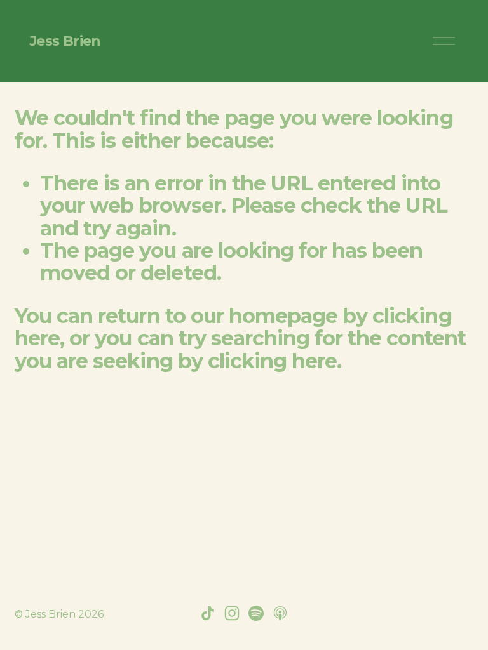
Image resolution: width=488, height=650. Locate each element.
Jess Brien (65, 40)
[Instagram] (232, 613)
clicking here (272, 360)
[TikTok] (207, 613)
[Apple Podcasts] (280, 613)
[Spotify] (256, 613)
